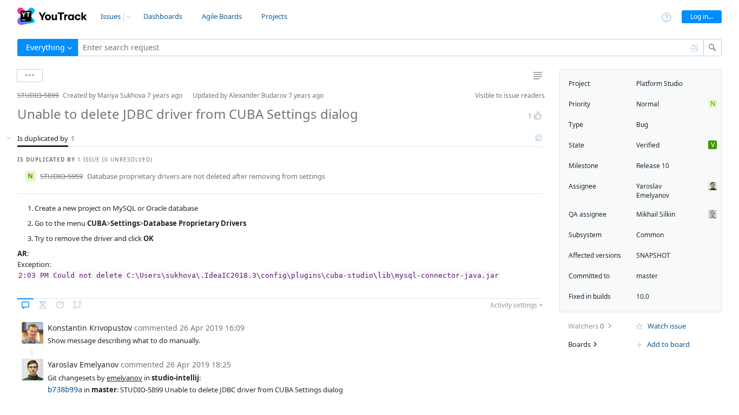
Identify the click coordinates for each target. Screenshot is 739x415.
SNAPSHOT (653, 255)
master (647, 275)
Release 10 (652, 165)
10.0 (642, 296)
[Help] (666, 16)
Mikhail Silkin (655, 214)
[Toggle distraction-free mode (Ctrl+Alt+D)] (537, 75)
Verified (647, 145)
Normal (647, 104)
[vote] (537, 116)
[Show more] (30, 75)
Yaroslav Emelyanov (652, 191)
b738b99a (65, 389)
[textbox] (390, 47)
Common (650, 234)
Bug (642, 124)
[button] (8, 95)
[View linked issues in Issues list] (539, 138)
